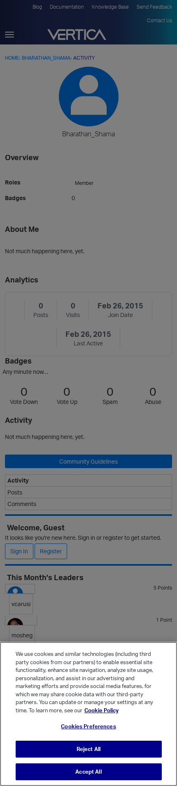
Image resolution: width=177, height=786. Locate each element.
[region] (88, 714)
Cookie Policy (101, 710)
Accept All (88, 771)
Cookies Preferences (88, 726)
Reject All (88, 749)
